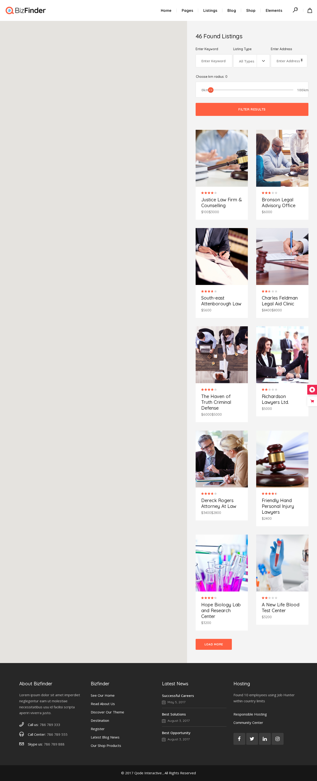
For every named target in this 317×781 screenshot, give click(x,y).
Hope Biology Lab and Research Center (221, 610)
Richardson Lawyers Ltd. (275, 399)
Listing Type (242, 49)
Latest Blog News (105, 737)
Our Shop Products (106, 745)
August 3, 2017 (178, 721)
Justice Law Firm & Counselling (221, 202)
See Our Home (103, 695)
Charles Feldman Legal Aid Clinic (280, 301)
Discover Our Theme (107, 712)
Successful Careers (178, 695)
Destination (100, 720)
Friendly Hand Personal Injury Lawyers (278, 506)
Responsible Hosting (250, 714)
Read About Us (103, 703)
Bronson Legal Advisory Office (278, 202)
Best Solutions (174, 714)
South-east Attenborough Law (221, 301)
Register (98, 728)
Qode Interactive (148, 773)
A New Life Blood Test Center (280, 607)
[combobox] (251, 60)
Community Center (248, 722)
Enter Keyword (207, 49)
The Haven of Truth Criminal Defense (216, 402)
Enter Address (281, 49)
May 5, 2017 (176, 702)
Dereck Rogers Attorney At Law (218, 503)
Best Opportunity (176, 732)
